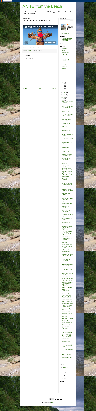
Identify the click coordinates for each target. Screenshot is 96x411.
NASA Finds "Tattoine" (66, 253)
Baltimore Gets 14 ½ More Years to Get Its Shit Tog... (67, 343)
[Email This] (36, 50)
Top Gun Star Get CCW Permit (67, 138)
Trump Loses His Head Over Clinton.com (67, 260)
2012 (63, 375)
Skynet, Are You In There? (67, 123)
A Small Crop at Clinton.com (67, 203)
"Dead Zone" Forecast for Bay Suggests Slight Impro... (67, 255)
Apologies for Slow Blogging (67, 295)
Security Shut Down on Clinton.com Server (66, 177)
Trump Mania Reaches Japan (67, 212)
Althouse (63, 50)
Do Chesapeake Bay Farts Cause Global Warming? (67, 184)
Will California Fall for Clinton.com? (66, 312)
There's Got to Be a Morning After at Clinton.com (67, 306)
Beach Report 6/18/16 (66, 222)
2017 (63, 88)
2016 (63, 89)
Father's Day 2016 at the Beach (67, 208)
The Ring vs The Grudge (66, 293)
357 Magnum (64, 48)
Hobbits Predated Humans (67, 301)
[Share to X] (38, 50)
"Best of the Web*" (36, 47)
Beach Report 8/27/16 (66, 130)
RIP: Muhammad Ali (65, 326)
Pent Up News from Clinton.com (65, 117)
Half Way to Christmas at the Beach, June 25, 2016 (67, 155)
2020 (63, 83)
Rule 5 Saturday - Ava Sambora (66, 161)
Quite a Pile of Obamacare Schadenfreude (67, 224)
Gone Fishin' (64, 126)
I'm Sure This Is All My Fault (67, 156)
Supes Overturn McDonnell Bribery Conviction (67, 132)
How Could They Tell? (66, 324)
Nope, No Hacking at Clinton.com (66, 249)
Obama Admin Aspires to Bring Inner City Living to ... (67, 283)
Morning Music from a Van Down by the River (67, 245)
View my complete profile (64, 33)
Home (40, 88)
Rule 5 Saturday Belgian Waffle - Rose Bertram (67, 331)
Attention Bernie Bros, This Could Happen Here (67, 300)
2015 (63, 370)
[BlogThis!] (37, 50)
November (64, 92)
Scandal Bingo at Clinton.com (67, 278)
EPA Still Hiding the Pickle (67, 354)
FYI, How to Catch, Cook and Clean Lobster (67, 199)
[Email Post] (34, 50)
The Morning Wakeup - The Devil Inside (67, 239)
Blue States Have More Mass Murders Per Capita (67, 182)
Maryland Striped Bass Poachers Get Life (66, 128)
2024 (63, 77)
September (64, 95)
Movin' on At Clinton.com (66, 334)
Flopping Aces (64, 57)
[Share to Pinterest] (41, 50)
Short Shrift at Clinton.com (67, 320)
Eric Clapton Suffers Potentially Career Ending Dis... (67, 276)
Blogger (52, 402)
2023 (63, 79)
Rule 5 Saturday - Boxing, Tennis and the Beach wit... (67, 229)
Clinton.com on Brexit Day (67, 168)
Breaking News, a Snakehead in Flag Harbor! (67, 265)
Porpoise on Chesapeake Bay (67, 315)
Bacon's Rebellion (65, 52)
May (63, 362)
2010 (63, 378)
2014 (63, 372)
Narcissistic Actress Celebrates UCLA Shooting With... (67, 336)
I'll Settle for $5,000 (65, 111)
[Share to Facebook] (39, 50)
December (64, 91)
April (63, 364)
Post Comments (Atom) (31, 90)
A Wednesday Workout (66, 251)
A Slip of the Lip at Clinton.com (67, 348)
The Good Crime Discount (67, 332)
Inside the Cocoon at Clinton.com (66, 285)
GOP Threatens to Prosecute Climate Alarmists (67, 227)
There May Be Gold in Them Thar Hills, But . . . (67, 232)
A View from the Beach (42, 6)
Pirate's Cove (64, 66)
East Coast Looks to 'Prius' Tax (67, 136)
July (63, 98)
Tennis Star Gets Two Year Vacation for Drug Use (67, 297)
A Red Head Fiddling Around (67, 204)
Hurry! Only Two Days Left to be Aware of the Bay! (67, 288)
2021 (63, 82)
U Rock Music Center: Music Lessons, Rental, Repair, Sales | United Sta (67, 39)
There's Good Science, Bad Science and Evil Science (67, 271)
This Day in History (65, 151)
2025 (63, 76)
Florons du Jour (65, 220)
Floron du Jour (65, 163)
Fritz (69, 24)
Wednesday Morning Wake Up (67, 308)
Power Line (64, 68)
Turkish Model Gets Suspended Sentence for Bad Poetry (67, 360)
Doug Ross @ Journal (66, 54)
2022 (63, 80)
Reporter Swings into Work (67, 313)
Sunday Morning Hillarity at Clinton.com (67, 145)
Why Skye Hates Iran (66, 152)
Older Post (54, 88)
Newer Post (25, 88)
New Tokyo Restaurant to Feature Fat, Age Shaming (67, 280)
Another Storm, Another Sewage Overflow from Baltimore (66, 187)
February (64, 367)
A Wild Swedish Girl (65, 147)
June (63, 100)
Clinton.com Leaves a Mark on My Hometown (67, 328)
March (63, 365)
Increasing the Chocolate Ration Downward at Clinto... (67, 190)
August (63, 97)
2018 (63, 86)
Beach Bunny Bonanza (66, 341)
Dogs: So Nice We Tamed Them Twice (66, 120)
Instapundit (64, 64)
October (64, 94)
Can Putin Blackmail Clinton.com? (66, 237)
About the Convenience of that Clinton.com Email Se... (67, 107)
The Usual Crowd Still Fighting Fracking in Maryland (67, 115)
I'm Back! (64, 241)
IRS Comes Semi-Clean (66, 309)
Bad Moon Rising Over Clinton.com (66, 159)
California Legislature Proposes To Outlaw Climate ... (67, 339)
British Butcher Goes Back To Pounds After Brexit (67, 140)
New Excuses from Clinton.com (67, 357)
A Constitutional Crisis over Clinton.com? (67, 211)
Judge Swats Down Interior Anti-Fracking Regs (67, 149)
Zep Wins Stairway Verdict (67, 169)
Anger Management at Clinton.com (66, 196)
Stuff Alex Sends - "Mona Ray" (67, 214)
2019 (63, 85)
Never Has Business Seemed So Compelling (67, 109)
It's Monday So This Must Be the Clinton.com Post (67, 267)
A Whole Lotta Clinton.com (67, 292)
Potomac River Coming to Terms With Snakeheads (67, 174)
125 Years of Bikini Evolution (67, 269)
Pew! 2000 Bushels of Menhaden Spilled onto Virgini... (67, 165)
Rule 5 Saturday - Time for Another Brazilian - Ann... (67, 290)
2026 (63, 74)
